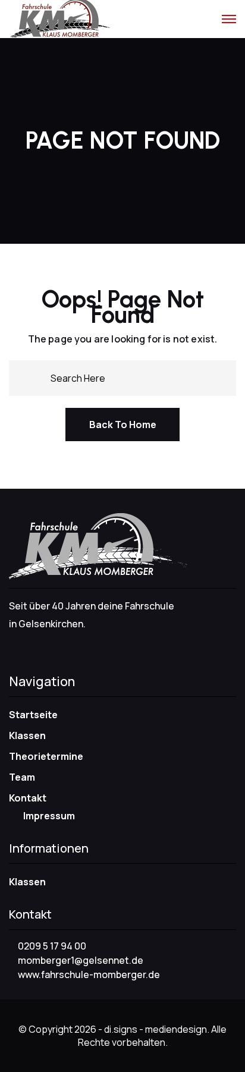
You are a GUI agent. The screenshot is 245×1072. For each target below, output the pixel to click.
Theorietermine (46, 756)
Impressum (49, 815)
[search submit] (37, 377)
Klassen (27, 735)
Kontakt (27, 797)
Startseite (33, 714)
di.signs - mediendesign (155, 1029)
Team (22, 777)
